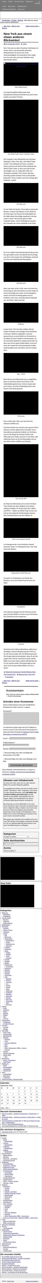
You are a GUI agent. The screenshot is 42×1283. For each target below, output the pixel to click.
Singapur (7, 971)
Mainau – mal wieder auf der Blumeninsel (14, 1272)
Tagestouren (7, 1070)
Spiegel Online (7, 1237)
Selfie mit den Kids (33, 26)
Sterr (4, 1017)
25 (37, 1100)
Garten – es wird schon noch (11, 1265)
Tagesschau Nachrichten (10, 1233)
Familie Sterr (6, 20)
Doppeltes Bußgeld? (8, 1263)
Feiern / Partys (7, 930)
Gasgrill (7, 1190)
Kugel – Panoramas (9, 1060)
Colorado (9, 982)
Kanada (7, 959)
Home (4, 1)
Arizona (8, 980)
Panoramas (5, 1058)
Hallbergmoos (10, 944)
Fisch (6, 1041)
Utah (7, 1003)
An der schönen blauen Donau (11, 1262)
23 (25, 1100)
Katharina (6, 1010)
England (7, 947)
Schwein (7, 1050)
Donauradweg (7, 1067)
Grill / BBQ (5, 1031)
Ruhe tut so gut (33, 1126)
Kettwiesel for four (8, 1167)
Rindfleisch (8, 1205)
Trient (7, 956)
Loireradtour (7, 1069)
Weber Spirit (7, 1055)
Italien (6, 951)
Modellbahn (6, 916)
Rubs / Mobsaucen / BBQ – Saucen (15, 1048)
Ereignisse (16, 672)
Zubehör (7, 1198)
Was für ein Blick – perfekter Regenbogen (15, 1267)
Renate (5, 1029)
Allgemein (9, 672)
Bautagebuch (6, 925)
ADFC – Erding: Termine (10, 1181)
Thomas (5, 1018)
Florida (8, 985)
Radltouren (29, 1)
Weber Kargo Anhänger (10, 1169)
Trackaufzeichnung (9, 1178)
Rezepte (5, 1037)
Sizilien (8, 952)
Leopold (5, 1027)
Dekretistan (6, 914)
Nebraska (9, 996)
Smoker (5, 1051)
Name (5, 738)
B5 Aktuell (6, 1238)
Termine (4, 1226)
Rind (6, 1046)
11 (37, 1094)
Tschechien (8, 975)
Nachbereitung (7, 1179)
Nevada (8, 998)
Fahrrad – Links (8, 1183)
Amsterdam (9, 966)
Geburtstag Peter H (8, 1132)
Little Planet (6, 1062)
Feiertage (6, 932)
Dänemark (8, 937)
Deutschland (8, 939)
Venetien (8, 958)
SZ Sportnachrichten (9, 1242)
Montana (8, 994)
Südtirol (8, 954)
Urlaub (9, 674)
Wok (6, 1057)
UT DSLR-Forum (8, 1024)
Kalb (6, 1044)
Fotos (4, 6)
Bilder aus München (9, 1221)
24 (31, 1100)
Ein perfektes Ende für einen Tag (12, 1256)
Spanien (7, 973)
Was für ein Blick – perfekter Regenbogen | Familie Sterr (19, 1113)
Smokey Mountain (8, 1053)
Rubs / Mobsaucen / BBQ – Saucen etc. (17, 1216)
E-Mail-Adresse (9, 742)
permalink (9, 677)
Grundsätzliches (8, 1164)
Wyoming (9, 1004)
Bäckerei (6, 919)
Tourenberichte (8, 1171)
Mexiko (7, 963)
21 (14, 1100)
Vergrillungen (7, 1202)
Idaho (7, 989)
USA (13, 674)
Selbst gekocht (7, 923)
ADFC (5, 1065)
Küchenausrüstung (9, 1160)
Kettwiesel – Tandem (9, 1165)
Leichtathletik (7, 1074)
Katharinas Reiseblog (9, 9)
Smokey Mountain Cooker (13, 1193)
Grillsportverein (8, 1200)
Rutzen (5, 1015)
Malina (5, 1011)
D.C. (7, 984)
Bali (6, 935)
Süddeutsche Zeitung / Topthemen (14, 1235)
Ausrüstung (6, 1186)
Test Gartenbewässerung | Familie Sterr (14, 1126)
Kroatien (7, 961)
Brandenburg (10, 940)
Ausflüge (6, 928)
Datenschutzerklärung (10, 1247)
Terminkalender (8, 1228)
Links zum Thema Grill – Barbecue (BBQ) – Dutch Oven (20, 1218)
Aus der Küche (19, 1)
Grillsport (4, 1185)
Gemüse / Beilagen (10, 1043)
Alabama (8, 978)
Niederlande (8, 965)
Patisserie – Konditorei (10, 1158)
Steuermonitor (7, 1231)
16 (25, 1097)
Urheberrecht (7, 1250)
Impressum (21, 9)
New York (27, 674)
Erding (8, 942)
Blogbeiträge (8, 1141)
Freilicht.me (6, 1022)
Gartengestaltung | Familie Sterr (12, 1120)
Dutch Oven (7, 1032)
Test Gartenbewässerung (15, 1124)
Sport (3, 1072)
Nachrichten (11, 6)
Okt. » (7, 1108)
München (9, 946)
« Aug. (2, 1108)
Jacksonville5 (7, 1034)
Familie (10, 1)
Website (6, 749)
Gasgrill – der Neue (11, 1191)
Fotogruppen (6, 1020)
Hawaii (8, 987)
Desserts (7, 1039)
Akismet (26, 732)
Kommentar (7, 711)
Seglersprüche (21, 6)
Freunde (4, 1025)
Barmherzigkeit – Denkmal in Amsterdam (14, 1269)
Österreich (8, 968)
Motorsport (6, 1076)
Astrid (5, 1008)
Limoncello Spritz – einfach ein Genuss (14, 1270)
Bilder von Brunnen (9, 1223)
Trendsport (6, 1077)
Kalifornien (9, 991)
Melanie (20, 20)
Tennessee (9, 1001)
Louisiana (9, 992)
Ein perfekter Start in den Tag (11, 1260)
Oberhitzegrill (7, 1036)
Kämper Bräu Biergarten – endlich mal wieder (16, 1258)
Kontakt (5, 1249)
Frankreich (8, 949)
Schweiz (7, 970)
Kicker (5, 1240)
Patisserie (6, 921)
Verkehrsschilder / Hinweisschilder (12, 1079)
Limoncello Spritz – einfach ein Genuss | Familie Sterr (18, 1117)
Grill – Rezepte (7, 1204)
